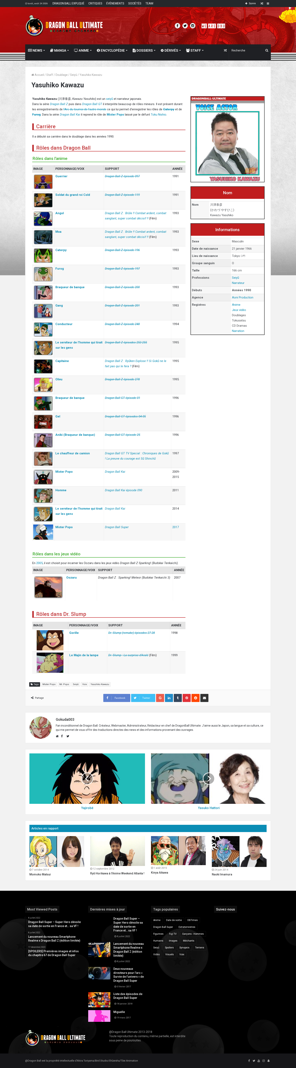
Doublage (62, 74)
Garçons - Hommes (193, 933)
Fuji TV (173, 933)
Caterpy (168, 109)
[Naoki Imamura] (239, 851)
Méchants (188, 940)
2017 (175, 527)
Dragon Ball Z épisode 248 (122, 324)
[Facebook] (249, 1061)
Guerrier (61, 176)
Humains (158, 940)
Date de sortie (174, 920)
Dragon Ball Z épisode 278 (122, 379)
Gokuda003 (65, 719)
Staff (195, 50)
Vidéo (156, 954)
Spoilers (169, 947)
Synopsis (184, 947)
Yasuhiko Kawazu (100, 684)
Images (173, 940)
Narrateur (238, 283)
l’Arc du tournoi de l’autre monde (84, 109)
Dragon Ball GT (92, 104)
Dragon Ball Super (117, 527)
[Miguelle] (99, 1016)
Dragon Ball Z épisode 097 (122, 176)
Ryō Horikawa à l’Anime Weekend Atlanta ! (117, 873)
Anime (83, 50)
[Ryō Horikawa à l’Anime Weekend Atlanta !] (117, 851)
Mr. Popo (64, 684)
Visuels (169, 954)
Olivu (58, 379)
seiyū (109, 99)
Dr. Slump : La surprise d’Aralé (128, 655)
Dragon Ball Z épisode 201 (122, 305)
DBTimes (192, 920)
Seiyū (73, 74)
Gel (57, 416)
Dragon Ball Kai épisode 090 (123, 490)
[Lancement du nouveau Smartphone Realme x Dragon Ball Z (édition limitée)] (99, 949)
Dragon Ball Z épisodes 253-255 (126, 342)
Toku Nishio (158, 114)
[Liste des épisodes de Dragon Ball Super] (99, 999)
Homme (60, 490)
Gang (59, 305)
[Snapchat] (268, 1061)
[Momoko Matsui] (56, 851)
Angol (59, 213)
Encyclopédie (112, 50)
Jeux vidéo (239, 310)
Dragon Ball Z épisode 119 (122, 195)
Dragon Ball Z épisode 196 (122, 250)
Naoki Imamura (222, 874)
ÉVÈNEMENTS (115, 3)
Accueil (39, 74)
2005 (39, 563)
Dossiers (144, 50)
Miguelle (119, 1012)
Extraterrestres (187, 927)
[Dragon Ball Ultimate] (64, 25)
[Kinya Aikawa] (178, 850)
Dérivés (171, 50)
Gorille (74, 633)
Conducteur (63, 324)
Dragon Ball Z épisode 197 (122, 268)
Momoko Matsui (40, 874)
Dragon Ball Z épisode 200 (122, 287)
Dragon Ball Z (59, 104)
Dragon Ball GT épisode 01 (122, 398)
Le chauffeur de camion (72, 453)
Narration (238, 331)
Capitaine (62, 361)
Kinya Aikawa (159, 872)
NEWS (37, 50)
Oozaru (71, 577)
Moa (58, 232)
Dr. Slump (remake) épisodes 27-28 (131, 633)
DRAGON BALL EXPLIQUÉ (68, 3)
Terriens (199, 947)
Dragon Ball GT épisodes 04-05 (125, 416)
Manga (59, 50)
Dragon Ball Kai (70, 114)
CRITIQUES (95, 3)
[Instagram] (263, 1061)
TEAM (149, 3)
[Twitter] (253, 1061)
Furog (36, 114)
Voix (84, 684)
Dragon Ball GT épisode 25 (122, 435)
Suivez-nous (225, 909)
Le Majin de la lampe (83, 655)
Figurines (158, 933)
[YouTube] (258, 1061)
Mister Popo (115, 114)
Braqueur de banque (70, 287)
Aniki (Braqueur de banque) (75, 435)
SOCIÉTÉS (134, 3)
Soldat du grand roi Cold (72, 195)
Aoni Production (242, 297)
